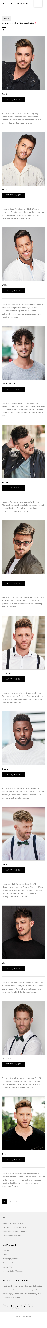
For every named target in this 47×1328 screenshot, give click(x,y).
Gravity (5, 94)
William (5, 285)
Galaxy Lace (6, 673)
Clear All (6, 18)
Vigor (4, 963)
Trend (4, 1154)
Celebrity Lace (7, 578)
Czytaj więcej (13, 100)
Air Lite (5, 482)
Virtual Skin (6, 1058)
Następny (28, 1201)
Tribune (5, 769)
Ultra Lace (6, 864)
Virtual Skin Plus (8, 384)
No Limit (5, 189)
